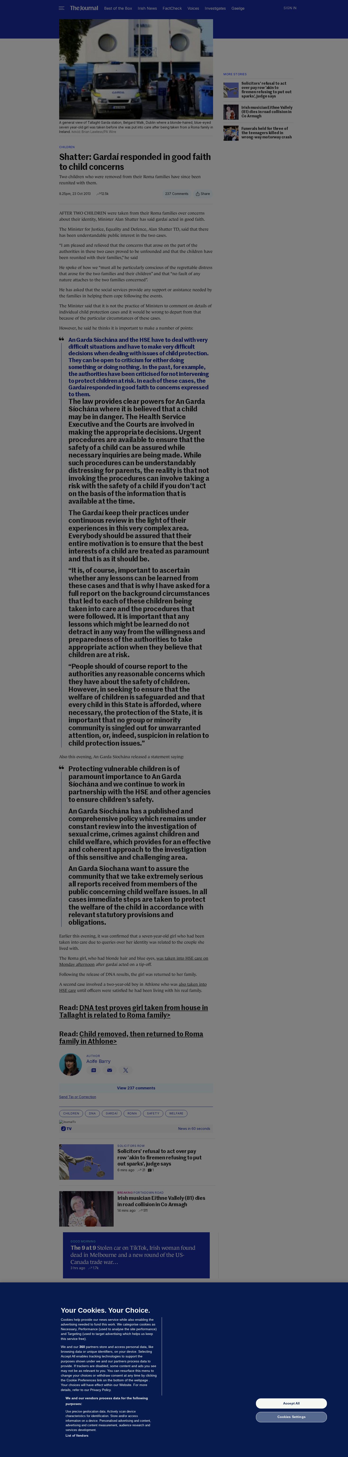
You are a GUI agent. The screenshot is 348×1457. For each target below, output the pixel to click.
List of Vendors (77, 1435)
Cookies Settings (291, 1417)
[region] (174, 1369)
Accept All (291, 1403)
